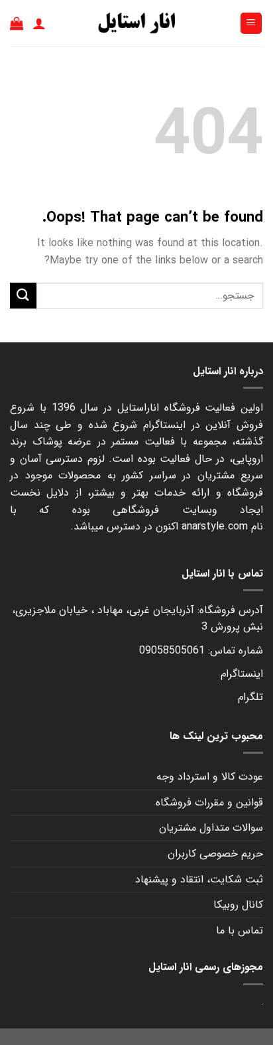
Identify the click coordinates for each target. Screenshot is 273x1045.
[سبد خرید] (16, 23)
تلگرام (250, 697)
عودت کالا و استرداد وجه (209, 776)
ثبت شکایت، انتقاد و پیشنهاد (199, 879)
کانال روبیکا (238, 904)
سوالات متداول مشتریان (211, 827)
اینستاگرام (242, 673)
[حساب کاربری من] (39, 23)
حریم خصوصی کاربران (215, 853)
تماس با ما (239, 930)
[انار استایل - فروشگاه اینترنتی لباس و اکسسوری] (136, 23)
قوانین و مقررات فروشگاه (209, 802)
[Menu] (251, 24)
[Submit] (23, 296)
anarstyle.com (215, 526)
